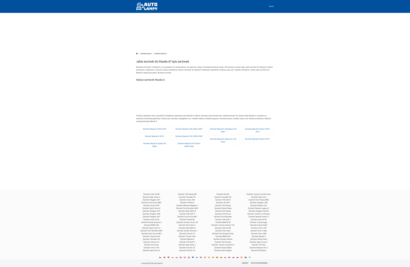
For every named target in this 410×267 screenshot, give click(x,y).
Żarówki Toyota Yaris (187, 236)
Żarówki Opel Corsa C (259, 242)
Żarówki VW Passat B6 (187, 194)
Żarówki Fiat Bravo (258, 250)
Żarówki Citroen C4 (187, 250)
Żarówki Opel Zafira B (187, 211)
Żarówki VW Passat (223, 205)
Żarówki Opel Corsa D (151, 208)
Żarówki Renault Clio (258, 205)
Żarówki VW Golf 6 (223, 200)
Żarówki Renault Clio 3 (259, 248)
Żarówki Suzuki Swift (258, 225)
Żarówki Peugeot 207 (151, 211)
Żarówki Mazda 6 (187, 239)
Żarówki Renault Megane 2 (187, 205)
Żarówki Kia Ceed (151, 245)
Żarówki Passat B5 (187, 219)
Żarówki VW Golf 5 (187, 242)
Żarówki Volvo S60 (258, 233)
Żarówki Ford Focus (223, 214)
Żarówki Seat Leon (258, 197)
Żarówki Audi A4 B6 (151, 194)
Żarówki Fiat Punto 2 (187, 225)
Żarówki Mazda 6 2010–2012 (154, 129)
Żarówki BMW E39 (222, 222)
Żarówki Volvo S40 (187, 200)
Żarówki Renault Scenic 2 (258, 217)
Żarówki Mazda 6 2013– (154, 136)
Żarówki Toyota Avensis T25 (222, 225)
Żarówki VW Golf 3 (223, 219)
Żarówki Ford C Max (258, 231)
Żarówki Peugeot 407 (151, 217)
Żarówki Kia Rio (223, 194)
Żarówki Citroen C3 (151, 242)
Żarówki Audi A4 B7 (259, 219)
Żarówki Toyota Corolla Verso (259, 194)
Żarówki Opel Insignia (223, 250)
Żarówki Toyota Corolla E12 (223, 245)
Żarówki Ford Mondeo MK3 (187, 208)
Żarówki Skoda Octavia (222, 239)
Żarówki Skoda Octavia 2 (151, 222)
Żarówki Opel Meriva (187, 228)
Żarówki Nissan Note (258, 239)
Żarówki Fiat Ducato (223, 242)
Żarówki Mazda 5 (259, 236)
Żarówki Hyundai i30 (151, 239)
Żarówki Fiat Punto (223, 231)
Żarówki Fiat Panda (223, 211)
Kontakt (245, 263)
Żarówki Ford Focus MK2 (151, 202)
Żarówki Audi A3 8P (151, 205)
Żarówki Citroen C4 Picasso (258, 214)
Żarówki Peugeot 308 (258, 202)
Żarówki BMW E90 (222, 236)
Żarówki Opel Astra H (151, 197)
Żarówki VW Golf (223, 202)
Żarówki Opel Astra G (151, 250)
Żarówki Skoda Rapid (223, 248)
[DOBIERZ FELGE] (137, 53)
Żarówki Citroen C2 (187, 233)
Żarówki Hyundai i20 (223, 197)
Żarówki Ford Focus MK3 (151, 233)
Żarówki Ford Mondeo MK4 (151, 231)
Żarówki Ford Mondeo (223, 217)
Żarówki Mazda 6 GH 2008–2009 (188, 136)
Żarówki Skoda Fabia (222, 208)
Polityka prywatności (259, 263)
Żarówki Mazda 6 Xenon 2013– (257, 139)
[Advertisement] (205, 35)
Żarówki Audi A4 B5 (223, 228)
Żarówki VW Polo (259, 245)
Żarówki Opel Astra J (187, 245)
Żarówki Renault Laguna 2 (258, 208)
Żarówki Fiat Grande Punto (223, 233)
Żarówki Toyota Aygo (258, 222)
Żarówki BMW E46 (151, 225)
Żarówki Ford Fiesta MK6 (259, 200)
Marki (271, 6)
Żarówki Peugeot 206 (151, 214)
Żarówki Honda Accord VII (187, 222)
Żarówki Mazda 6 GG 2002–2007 (188, 129)
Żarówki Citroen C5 (187, 248)
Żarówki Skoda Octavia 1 (187, 231)
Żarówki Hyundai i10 (187, 197)
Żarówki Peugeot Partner (259, 211)
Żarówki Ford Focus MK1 (187, 217)
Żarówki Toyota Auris (151, 236)
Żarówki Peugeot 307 (151, 200)
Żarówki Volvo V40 (258, 228)
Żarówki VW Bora (187, 202)
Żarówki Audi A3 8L (151, 219)
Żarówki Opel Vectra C (151, 228)
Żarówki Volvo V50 (151, 248)
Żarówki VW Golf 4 (187, 214)
